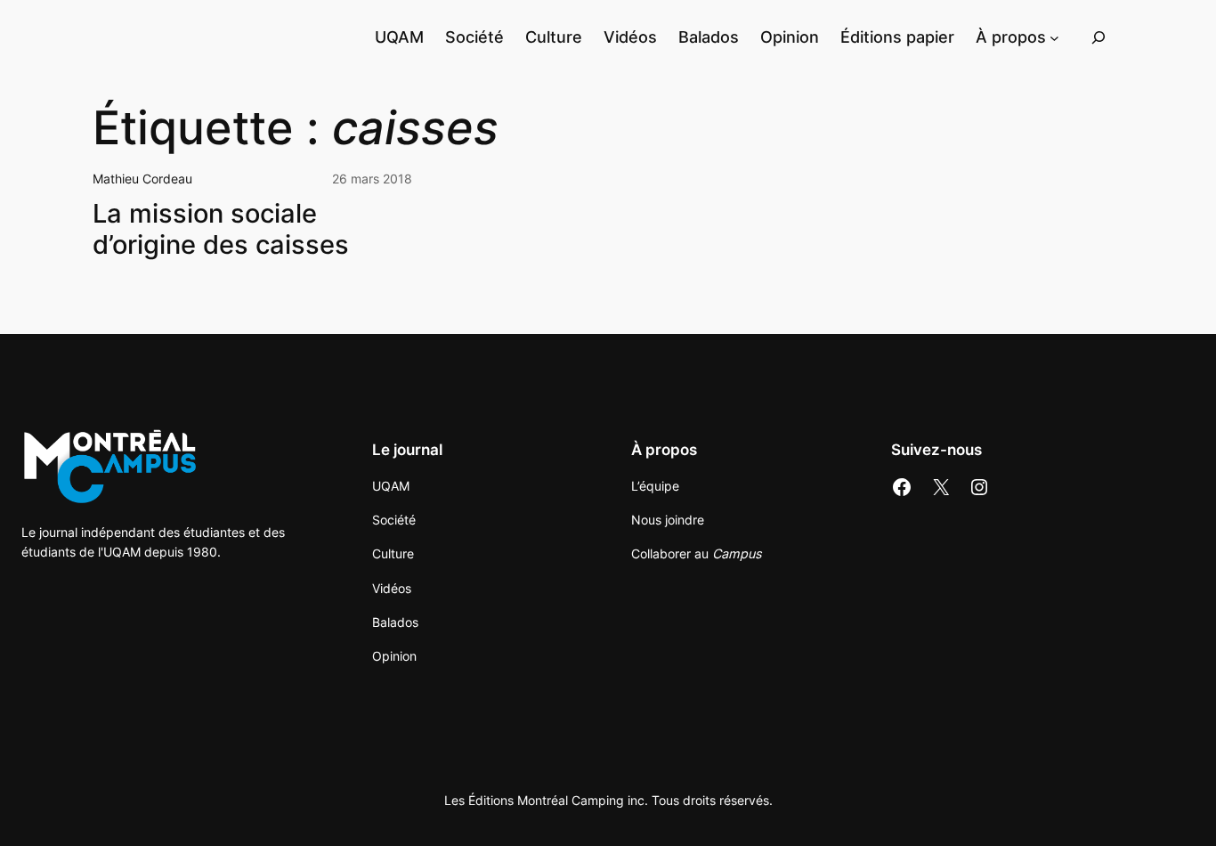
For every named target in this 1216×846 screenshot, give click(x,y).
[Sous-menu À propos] (1054, 37)
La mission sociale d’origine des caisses (221, 229)
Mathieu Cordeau (142, 178)
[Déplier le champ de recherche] (1098, 37)
